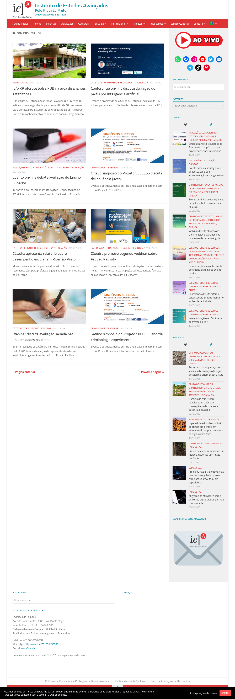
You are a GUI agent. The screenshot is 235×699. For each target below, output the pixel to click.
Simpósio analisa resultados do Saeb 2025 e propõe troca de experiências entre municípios (205, 147)
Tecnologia (141, 82)
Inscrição (51, 23)
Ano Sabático (196, 160)
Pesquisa (98, 23)
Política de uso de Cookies (130, 681)
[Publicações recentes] (185, 124)
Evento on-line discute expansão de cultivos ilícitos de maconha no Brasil (206, 203)
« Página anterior (24, 372)
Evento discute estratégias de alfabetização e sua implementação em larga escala (206, 172)
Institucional (118, 23)
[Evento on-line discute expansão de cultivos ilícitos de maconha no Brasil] (179, 190)
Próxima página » (152, 372)
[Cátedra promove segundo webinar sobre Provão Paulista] (127, 226)
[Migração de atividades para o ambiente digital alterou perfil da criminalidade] (179, 497)
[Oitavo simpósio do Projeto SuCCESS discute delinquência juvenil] (127, 146)
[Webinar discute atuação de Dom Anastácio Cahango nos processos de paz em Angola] (179, 221)
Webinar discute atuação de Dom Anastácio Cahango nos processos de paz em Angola (204, 235)
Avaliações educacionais (27, 167)
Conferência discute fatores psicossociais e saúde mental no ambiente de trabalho (206, 297)
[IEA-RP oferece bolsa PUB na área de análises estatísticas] (49, 61)
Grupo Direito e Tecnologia (117, 82)
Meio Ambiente (197, 419)
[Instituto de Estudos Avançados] (22, 9)
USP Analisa (207, 395)
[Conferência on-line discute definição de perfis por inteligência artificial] (127, 61)
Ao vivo (37, 23)
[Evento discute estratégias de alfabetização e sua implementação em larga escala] (179, 166)
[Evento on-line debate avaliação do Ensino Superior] (49, 146)
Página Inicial (20, 23)
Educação (78, 167)
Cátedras (83, 23)
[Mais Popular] (211, 124)
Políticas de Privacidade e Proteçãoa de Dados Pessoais (77, 681)
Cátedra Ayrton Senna (57, 167)
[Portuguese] (213, 23)
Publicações (156, 23)
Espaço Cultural (179, 23)
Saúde (192, 290)
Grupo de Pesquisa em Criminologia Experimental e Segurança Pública (205, 356)
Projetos (137, 23)
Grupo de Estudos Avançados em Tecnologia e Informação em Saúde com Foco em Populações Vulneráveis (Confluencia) (206, 255)
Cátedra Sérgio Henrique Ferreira (33, 248)
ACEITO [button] (225, 693)
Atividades (67, 23)
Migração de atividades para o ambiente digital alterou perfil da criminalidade (206, 499)
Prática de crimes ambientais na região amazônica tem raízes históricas (206, 455)
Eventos (113, 167)
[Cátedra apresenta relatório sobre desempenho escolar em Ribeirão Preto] (49, 226)
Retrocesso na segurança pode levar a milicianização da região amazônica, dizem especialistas (206, 371)
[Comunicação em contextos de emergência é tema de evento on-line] (179, 253)
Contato (198, 23)
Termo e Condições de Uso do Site (170, 681)
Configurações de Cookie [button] (203, 693)
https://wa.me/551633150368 (41, 644)
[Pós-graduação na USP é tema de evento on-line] (179, 316)
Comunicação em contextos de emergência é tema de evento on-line (205, 270)
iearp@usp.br (28, 648)
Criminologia (98, 167)
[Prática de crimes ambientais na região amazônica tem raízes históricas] (179, 449)
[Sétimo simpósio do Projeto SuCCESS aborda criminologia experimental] (127, 306)
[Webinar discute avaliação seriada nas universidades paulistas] (49, 306)
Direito (95, 82)
